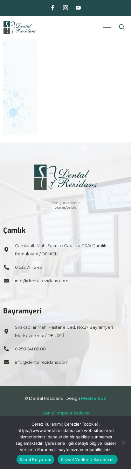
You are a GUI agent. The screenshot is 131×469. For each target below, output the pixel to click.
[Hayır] (123, 442)
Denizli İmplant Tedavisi (66, 412)
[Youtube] (78, 8)
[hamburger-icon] (107, 27)
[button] (122, 27)
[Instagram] (65, 8)
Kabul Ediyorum (36, 459)
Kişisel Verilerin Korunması (87, 459)
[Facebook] (53, 8)
